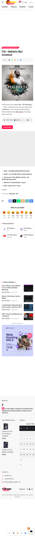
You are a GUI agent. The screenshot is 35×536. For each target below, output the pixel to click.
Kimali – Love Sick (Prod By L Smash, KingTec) (18, 174)
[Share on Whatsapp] (12, 59)
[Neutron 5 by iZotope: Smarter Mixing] (28, 298)
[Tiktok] (27, 236)
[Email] (15, 59)
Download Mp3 (7, 127)
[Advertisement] (17, 27)
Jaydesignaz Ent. (24, 495)
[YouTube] (29, 489)
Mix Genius (19, 112)
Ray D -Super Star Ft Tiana (12, 185)
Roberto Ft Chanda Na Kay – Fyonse (15, 182)
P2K (17, 193)
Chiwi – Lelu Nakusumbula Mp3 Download (16, 171)
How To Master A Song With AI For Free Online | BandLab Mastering (11, 287)
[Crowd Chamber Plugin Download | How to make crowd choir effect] (28, 307)
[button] (3, 2)
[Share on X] (9, 59)
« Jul (20, 464)
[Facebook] (10, 229)
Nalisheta (12, 193)
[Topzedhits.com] (11, 2)
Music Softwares (6, 292)
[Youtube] (10, 236)
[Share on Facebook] (6, 59)
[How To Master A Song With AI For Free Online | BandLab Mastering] (28, 288)
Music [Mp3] (6, 47)
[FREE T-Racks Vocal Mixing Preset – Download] (28, 316)
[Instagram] (27, 229)
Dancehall (15, 47)
